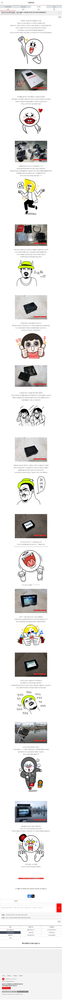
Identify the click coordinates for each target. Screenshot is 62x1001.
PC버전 (21, 975)
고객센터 (15, 975)
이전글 (16, 917)
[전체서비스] (1, 2)
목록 (60, 17)
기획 (10, 938)
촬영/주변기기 (30, 929)
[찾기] (54, 9)
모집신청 (23, 6)
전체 (10, 927)
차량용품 (51, 927)
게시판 (38, 6)
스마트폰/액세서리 (51, 929)
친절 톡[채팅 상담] (6, 988)
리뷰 (8, 9)
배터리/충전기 (10, 929)
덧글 (15, 901)
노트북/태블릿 (51, 935)
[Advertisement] (31, 961)
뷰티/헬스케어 (30, 935)
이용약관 (14, 991)
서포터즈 (31, 2)
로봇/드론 (30, 932)
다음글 (14, 914)
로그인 (3, 975)
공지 (39, 9)
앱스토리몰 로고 (3, 979)
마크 (54, 6)
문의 (23, 9)
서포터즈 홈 (8, 6)
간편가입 (9, 975)
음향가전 (31, 927)
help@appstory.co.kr (10, 981)
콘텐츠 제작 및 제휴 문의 (22, 991)
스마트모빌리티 (10, 932)
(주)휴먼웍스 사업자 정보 (10, 979)
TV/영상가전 (52, 932)
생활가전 (10, 935)
